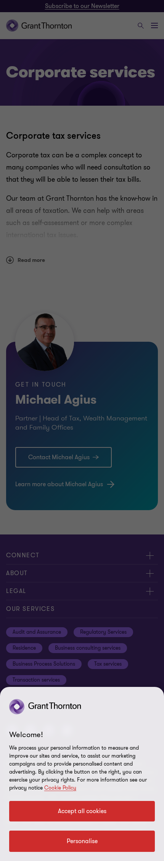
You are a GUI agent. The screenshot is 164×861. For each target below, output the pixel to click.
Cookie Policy (60, 787)
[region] (82, 774)
